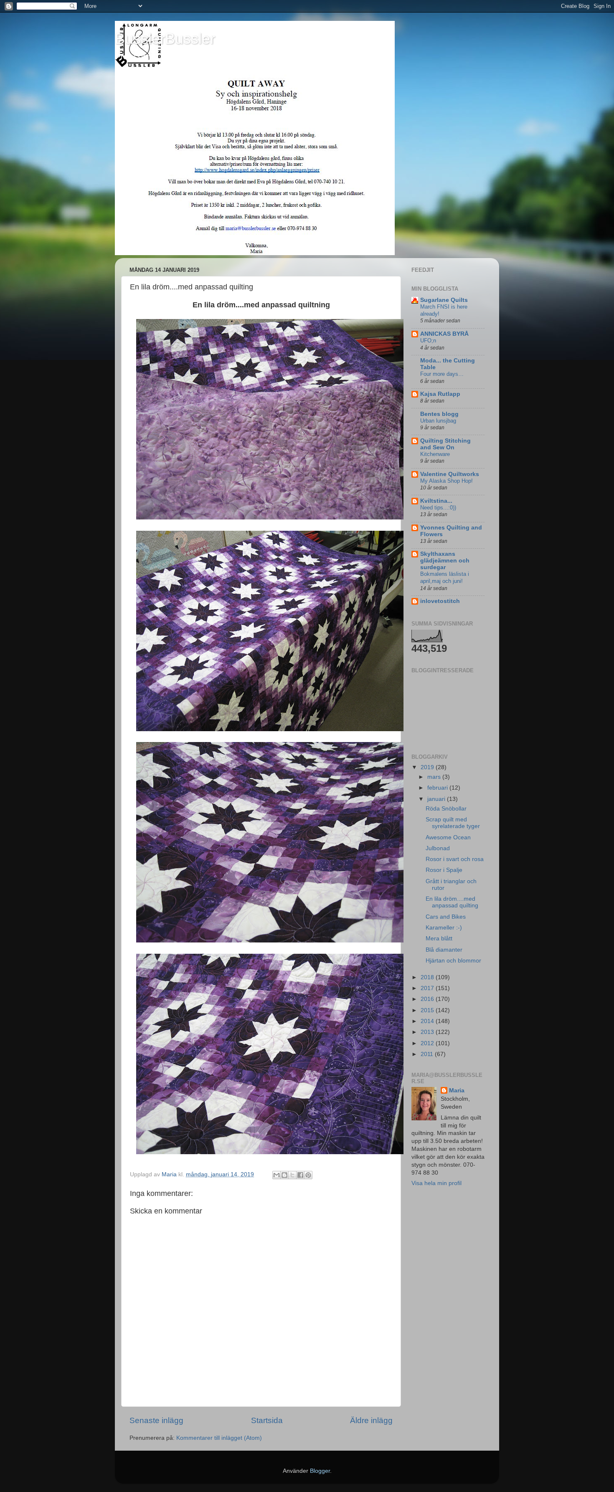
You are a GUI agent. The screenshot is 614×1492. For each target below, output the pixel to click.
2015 (428, 1010)
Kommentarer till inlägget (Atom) (219, 1438)
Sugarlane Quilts (444, 300)
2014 (428, 1021)
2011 (428, 1054)
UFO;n (428, 340)
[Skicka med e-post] (276, 1175)
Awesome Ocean (448, 837)
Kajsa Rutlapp (440, 394)
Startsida (267, 1420)
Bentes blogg (439, 414)
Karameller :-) (444, 928)
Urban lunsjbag (438, 421)
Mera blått (439, 938)
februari (438, 788)
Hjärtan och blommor (453, 961)
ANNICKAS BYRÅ (444, 334)
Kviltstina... (436, 501)
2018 (428, 977)
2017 (428, 988)
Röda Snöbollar (446, 809)
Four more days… (442, 374)
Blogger (320, 1471)
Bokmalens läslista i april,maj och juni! (444, 577)
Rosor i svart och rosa (455, 859)
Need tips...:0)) (438, 507)
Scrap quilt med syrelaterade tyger (453, 822)
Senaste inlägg (156, 1420)
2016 (428, 999)
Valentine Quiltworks (449, 474)
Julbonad (438, 848)
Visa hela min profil (436, 1183)
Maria (456, 1090)
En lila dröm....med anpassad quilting (452, 902)
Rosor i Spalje (444, 870)
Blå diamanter (444, 950)
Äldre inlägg (371, 1420)
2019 (428, 767)
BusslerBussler (165, 38)
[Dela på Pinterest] (308, 1175)
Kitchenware (435, 454)
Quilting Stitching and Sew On (445, 444)
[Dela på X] (292, 1175)
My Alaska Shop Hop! (446, 481)
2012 (428, 1043)
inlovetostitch (440, 601)
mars (434, 777)
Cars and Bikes (446, 917)
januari (437, 799)
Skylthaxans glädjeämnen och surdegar (444, 560)
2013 (428, 1032)
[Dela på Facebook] (300, 1175)
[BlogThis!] (284, 1175)
